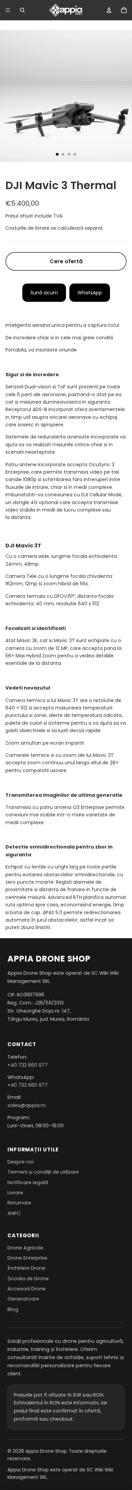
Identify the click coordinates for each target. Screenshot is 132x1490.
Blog (12, 1309)
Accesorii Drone (26, 1288)
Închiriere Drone (26, 1268)
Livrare (15, 1192)
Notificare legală (27, 1182)
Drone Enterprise (27, 1258)
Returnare (19, 1202)
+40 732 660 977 (27, 1065)
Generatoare (23, 1298)
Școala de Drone (28, 1278)
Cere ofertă (66, 261)
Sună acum (44, 292)
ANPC (14, 1213)
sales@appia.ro (26, 1105)
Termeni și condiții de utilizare (43, 1172)
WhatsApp (90, 292)
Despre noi (20, 1161)
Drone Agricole (25, 1247)
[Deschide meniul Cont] (109, 10)
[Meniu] (8, 10)
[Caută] (22, 10)
